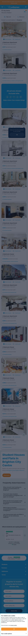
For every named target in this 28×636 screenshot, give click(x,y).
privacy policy (13, 625)
